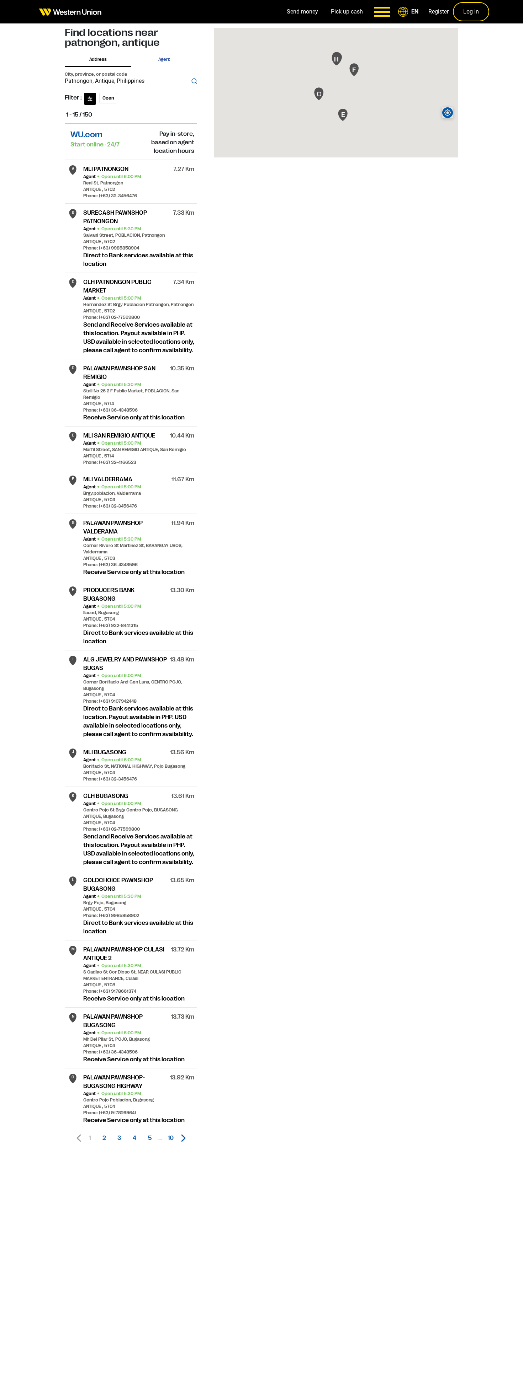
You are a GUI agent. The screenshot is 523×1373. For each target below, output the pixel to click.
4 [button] (134, 1138)
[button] (409, 11)
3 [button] (119, 1138)
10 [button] (171, 1138)
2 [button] (104, 1138)
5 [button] (150, 1138)
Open (108, 98)
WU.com (86, 134)
